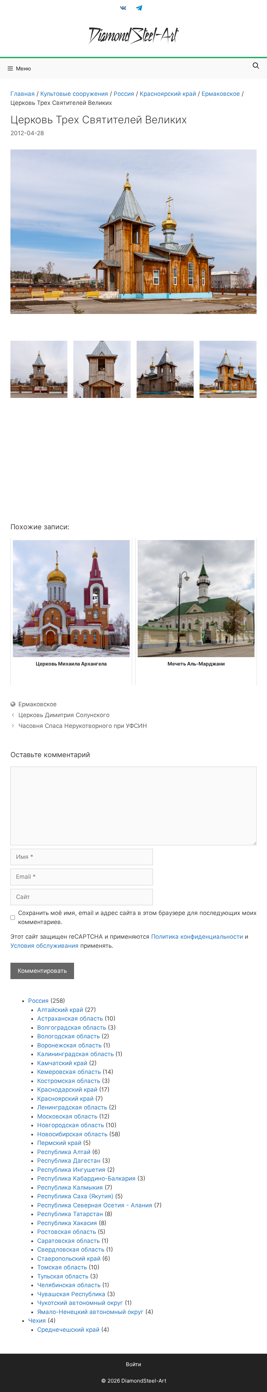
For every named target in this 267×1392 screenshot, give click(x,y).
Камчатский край (62, 1063)
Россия (124, 93)
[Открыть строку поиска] (256, 66)
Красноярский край (168, 93)
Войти (133, 1364)
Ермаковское (221, 93)
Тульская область (62, 1276)
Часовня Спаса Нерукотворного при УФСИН (82, 725)
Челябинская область (68, 1285)
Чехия (37, 1320)
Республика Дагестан (68, 1160)
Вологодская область (68, 1036)
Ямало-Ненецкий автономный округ (90, 1311)
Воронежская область (69, 1045)
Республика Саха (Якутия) (75, 1196)
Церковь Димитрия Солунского (64, 715)
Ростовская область (66, 1231)
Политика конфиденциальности (197, 936)
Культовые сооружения (74, 93)
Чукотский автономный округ (80, 1302)
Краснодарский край (67, 1089)
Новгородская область (70, 1125)
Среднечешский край (68, 1329)
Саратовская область (68, 1240)
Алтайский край (60, 1009)
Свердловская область (70, 1249)
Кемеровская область (69, 1071)
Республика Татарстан (70, 1213)
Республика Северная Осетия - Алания (94, 1205)
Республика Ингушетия (71, 1169)
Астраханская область (70, 1018)
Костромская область (68, 1080)
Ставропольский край (68, 1258)
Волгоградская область (71, 1027)
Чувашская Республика (71, 1294)
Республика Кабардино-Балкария (86, 1178)
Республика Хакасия (67, 1223)
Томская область (62, 1267)
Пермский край (59, 1142)
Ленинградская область (72, 1107)
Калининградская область (75, 1054)
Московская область (67, 1116)
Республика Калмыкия (70, 1187)
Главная (22, 93)
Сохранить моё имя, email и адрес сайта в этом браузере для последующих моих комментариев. (137, 917)
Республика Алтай (63, 1151)
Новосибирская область (72, 1134)
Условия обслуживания (44, 945)
